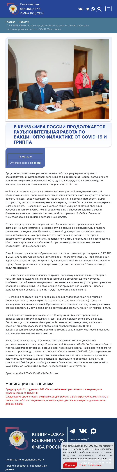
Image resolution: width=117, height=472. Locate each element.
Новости (35, 162)
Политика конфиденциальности (24, 459)
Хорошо (70, 465)
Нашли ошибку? (79, 439)
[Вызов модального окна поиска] (99, 9)
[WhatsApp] (93, 9)
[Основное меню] (108, 9)
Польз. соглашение (90, 465)
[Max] (93, 431)
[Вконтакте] (80, 9)
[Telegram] (87, 9)
